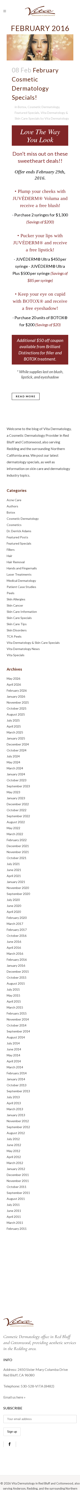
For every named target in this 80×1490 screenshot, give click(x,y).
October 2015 (16, 977)
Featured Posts (17, 537)
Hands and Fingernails (22, 568)
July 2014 (13, 1043)
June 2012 (14, 1145)
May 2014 (13, 1055)
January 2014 (16, 1079)
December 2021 (18, 846)
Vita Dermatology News (23, 649)
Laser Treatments (19, 574)
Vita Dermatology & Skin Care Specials (33, 642)
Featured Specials (27, 112)
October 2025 (16, 708)
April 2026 (14, 684)
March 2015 (15, 1007)
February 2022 (17, 840)
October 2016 (16, 935)
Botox (22, 107)
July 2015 (13, 989)
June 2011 (14, 1211)
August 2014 (16, 1037)
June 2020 (14, 906)
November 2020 (18, 888)
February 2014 (17, 1073)
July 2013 (13, 1097)
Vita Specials (15, 655)
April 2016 (14, 947)
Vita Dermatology (56, 118)
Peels (10, 593)
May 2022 (13, 828)
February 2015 (17, 1013)
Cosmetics (14, 525)
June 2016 (14, 941)
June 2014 (14, 1049)
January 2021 (16, 882)
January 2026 (16, 696)
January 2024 (16, 774)
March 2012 (15, 1163)
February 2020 (17, 918)
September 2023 (18, 786)
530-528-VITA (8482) (37, 1386)
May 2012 (13, 1151)
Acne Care (14, 500)
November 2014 (18, 1019)
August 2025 (16, 714)
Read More (26, 396)
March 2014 (15, 1067)
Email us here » (14, 1397)
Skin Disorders (17, 630)
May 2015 (13, 995)
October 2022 (16, 810)
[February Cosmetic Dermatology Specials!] (40, 47)
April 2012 (14, 1157)
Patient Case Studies (21, 587)
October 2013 (16, 1085)
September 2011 (18, 1193)
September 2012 (18, 1127)
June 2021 (14, 870)
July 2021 (13, 864)
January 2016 (16, 965)
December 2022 (18, 804)
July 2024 (13, 756)
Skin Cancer (15, 605)
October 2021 (16, 858)
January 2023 (16, 798)
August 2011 (16, 1199)
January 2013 (16, 1115)
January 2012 (16, 1169)
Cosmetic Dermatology (43, 107)
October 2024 (16, 750)
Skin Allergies (16, 599)
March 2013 (15, 1109)
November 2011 (18, 1181)
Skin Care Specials (19, 618)
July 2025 (13, 720)
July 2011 (13, 1205)
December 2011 (18, 1175)
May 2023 (13, 792)
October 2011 (16, 1187)
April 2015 (14, 1001)
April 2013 (14, 1103)
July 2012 (13, 1139)
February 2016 (17, 959)
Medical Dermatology (21, 580)
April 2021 (14, 876)
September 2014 (18, 1031)
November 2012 (18, 1121)
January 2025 (16, 738)
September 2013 (18, 1091)
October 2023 (16, 780)
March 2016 (15, 953)
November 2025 (18, 702)
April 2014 (14, 1061)
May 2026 (13, 678)
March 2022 (15, 834)
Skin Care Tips (17, 624)
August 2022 (16, 822)
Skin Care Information (22, 611)
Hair (9, 556)
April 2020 (14, 912)
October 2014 (16, 1025)
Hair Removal (16, 562)
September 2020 (18, 894)
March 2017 (15, 923)
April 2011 (14, 1216)
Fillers (11, 549)
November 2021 (18, 852)
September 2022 (18, 816)
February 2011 (17, 1228)
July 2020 (13, 900)
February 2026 (17, 690)
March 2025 (15, 732)
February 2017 (17, 929)
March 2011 (15, 1222)
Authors (12, 506)
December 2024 (18, 744)
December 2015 (18, 971)
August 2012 (16, 1133)
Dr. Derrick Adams (19, 531)
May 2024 (13, 762)
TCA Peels (14, 636)
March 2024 (15, 768)
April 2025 (14, 726)
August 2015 (16, 983)
